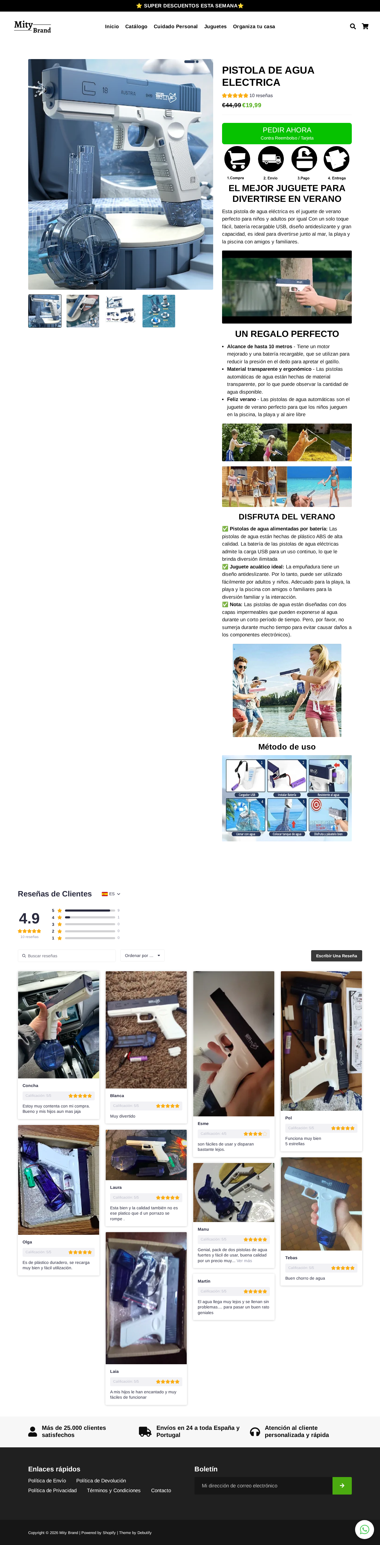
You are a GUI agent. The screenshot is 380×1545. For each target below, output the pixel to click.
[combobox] (142, 955)
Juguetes (215, 26)
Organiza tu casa (254, 26)
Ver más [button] (243, 1260)
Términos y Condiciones (114, 1490)
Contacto (161, 1490)
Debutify (144, 1532)
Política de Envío (47, 1481)
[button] (247, 96)
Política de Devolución (101, 1481)
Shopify (109, 1532)
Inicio (112, 26)
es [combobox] (112, 893)
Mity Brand (68, 1532)
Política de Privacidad (52, 1490)
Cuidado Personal (176, 26)
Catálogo (136, 26)
